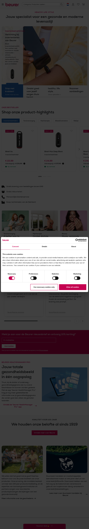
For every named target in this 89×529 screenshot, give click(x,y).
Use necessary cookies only (44, 287)
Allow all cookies (72, 287)
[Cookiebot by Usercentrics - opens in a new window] (77, 240)
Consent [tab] (15, 246)
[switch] (33, 278)
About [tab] (73, 246)
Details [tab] (44, 246)
